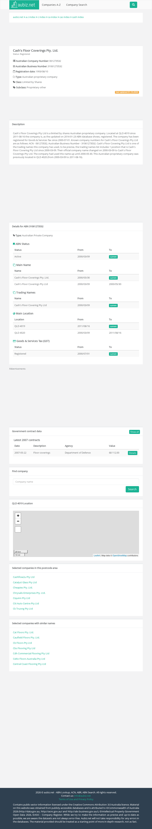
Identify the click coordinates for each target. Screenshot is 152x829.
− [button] (18, 521)
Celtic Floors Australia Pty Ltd (29, 658)
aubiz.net (18, 17)
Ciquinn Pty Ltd (21, 598)
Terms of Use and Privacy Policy (76, 799)
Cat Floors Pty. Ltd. (23, 632)
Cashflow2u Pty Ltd (23, 577)
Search (132, 489)
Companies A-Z (51, 4)
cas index (65, 17)
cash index (78, 17)
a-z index (30, 17)
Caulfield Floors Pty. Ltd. (26, 637)
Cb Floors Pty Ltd (22, 643)
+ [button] (18, 515)
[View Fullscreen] (18, 529)
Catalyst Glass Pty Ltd (25, 582)
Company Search (76, 4)
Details (132, 452)
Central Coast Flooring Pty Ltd (29, 664)
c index (42, 17)
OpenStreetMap (120, 555)
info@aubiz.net (82, 795)
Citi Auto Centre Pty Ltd (26, 603)
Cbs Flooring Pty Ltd (24, 648)
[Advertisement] (76, 33)
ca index (52, 17)
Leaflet (97, 555)
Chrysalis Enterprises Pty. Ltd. (29, 593)
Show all (134, 431)
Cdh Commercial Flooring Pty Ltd (31, 653)
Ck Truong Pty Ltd (23, 608)
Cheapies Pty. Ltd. (23, 587)
